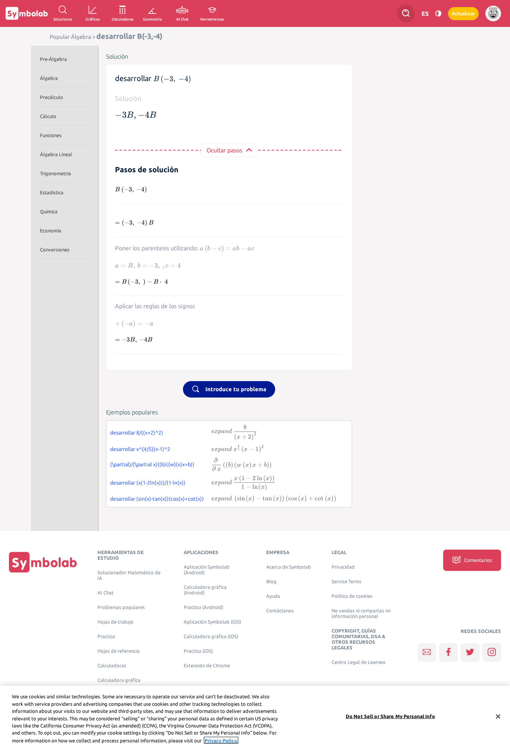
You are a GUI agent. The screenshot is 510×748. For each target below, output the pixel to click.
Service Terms (346, 581)
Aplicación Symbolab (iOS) (212, 622)
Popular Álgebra (70, 37)
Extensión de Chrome (207, 665)
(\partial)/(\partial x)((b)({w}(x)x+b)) (152, 464)
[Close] (498, 716)
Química (48, 211)
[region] (255, 717)
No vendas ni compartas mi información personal (361, 613)
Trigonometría (55, 173)
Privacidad (343, 567)
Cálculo (48, 116)
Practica (106, 636)
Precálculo (51, 97)
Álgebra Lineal (56, 154)
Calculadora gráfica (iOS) (211, 636)
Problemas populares (121, 607)
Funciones (51, 135)
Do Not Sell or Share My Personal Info (390, 715)
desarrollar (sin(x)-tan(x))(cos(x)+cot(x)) (157, 498)
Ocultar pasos (224, 150)
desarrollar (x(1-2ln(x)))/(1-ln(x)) (148, 482)
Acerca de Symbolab (288, 567)
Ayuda (273, 596)
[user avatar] (493, 13)
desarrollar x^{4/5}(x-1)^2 (140, 449)
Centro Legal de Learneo (359, 662)
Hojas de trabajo (115, 622)
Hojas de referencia (118, 651)
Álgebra (49, 78)
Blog (271, 581)
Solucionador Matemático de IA (129, 575)
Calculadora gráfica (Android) (205, 590)
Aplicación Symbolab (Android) (207, 569)
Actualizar (463, 13)
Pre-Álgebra (53, 59)
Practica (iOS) (198, 651)
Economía (50, 230)
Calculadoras (111, 665)
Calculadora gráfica (118, 680)
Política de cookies (352, 596)
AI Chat (105, 593)
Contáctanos (280, 610)
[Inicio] (43, 562)
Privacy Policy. (221, 740)
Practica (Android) (203, 607)
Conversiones (54, 249)
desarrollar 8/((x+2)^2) (136, 432)
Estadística (51, 192)
